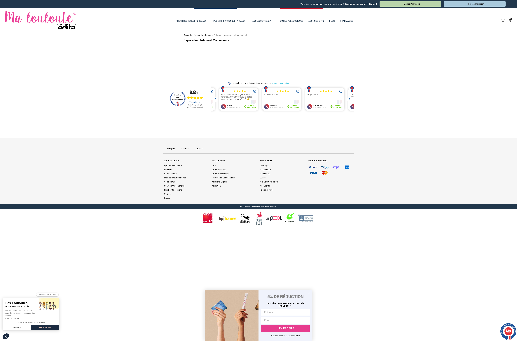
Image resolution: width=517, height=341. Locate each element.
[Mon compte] (503, 20)
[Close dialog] (309, 293)
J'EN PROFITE (285, 328)
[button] (496, 20)
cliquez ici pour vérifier (280, 83)
